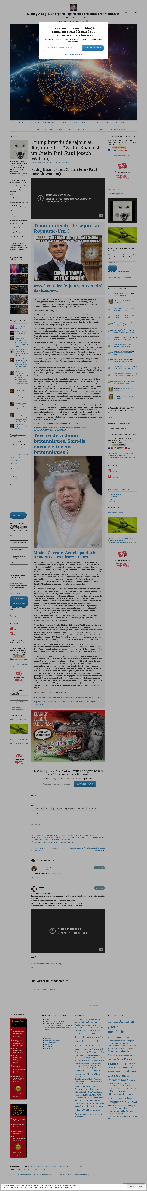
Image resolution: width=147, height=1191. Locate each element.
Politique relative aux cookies (62, 1187)
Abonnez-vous (93, 48)
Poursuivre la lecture (73, 54)
